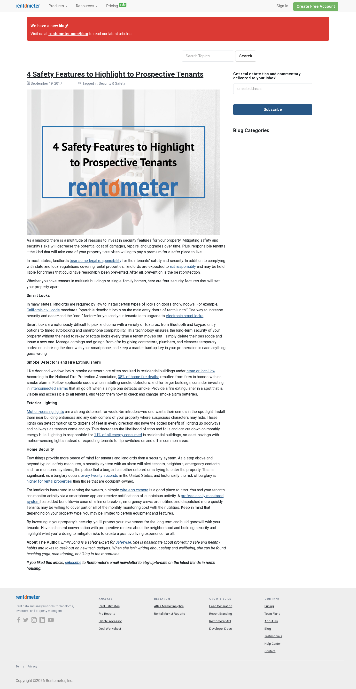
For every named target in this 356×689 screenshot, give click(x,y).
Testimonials (273, 636)
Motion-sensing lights (45, 411)
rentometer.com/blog (68, 33)
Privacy (32, 666)
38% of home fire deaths (138, 376)
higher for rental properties (49, 481)
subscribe (73, 562)
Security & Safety (112, 83)
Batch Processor (110, 621)
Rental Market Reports (169, 613)
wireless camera (134, 490)
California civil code (43, 310)
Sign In (282, 6)
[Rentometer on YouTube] (51, 620)
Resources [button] (85, 6)
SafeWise (123, 542)
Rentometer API (220, 621)
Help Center (272, 643)
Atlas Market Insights (169, 606)
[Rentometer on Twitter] (26, 620)
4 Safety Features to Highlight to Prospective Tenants (115, 74)
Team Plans (272, 613)
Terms (20, 666)
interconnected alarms (49, 388)
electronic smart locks (184, 316)
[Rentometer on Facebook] (19, 620)
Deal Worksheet (110, 628)
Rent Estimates (109, 606)
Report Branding (220, 613)
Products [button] (56, 6)
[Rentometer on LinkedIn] (43, 620)
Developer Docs (220, 628)
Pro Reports (107, 613)
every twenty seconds (99, 475)
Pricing (116, 5)
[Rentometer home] (28, 6)
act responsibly (183, 266)
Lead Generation (220, 606)
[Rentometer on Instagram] (34, 620)
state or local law (200, 371)
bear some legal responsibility (95, 260)
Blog (267, 628)
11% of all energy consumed (118, 435)
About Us (271, 621)
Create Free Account (316, 6)
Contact (269, 651)
